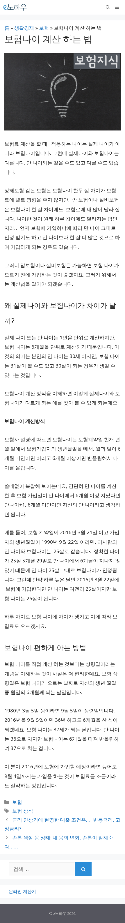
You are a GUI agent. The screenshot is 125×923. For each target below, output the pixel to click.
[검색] (83, 869)
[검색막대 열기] (107, 7)
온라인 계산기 (22, 891)
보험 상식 (22, 810)
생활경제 (24, 27)
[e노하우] (15, 7)
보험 (44, 27)
